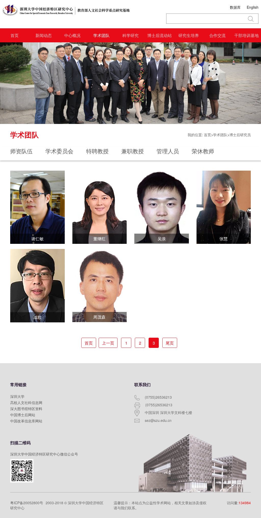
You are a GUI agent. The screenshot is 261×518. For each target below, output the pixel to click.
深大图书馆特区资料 (26, 408)
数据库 (235, 7)
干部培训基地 (246, 35)
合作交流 (217, 35)
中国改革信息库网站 (26, 420)
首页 (14, 35)
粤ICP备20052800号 (26, 502)
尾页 (170, 343)
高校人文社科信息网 (26, 402)
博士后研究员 (240, 134)
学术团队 (101, 35)
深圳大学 (17, 396)
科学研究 (130, 35)
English (252, 7)
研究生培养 (188, 35)
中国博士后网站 (22, 414)
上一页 (108, 343)
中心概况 (72, 35)
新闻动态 (43, 35)
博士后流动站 (159, 35)
